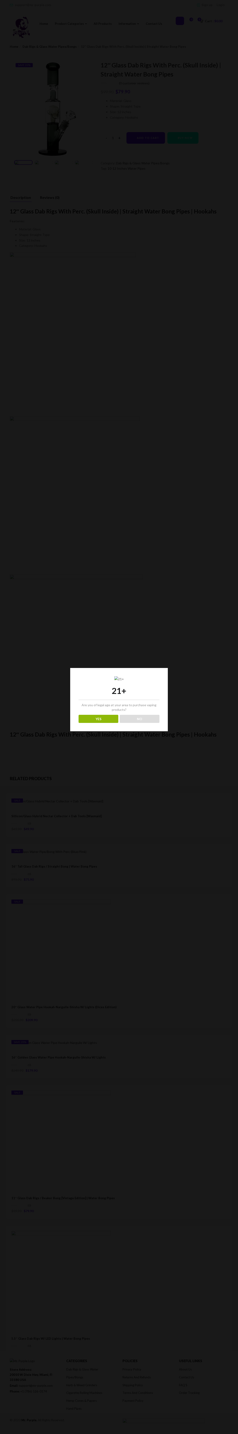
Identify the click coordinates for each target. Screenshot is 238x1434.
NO (139, 719)
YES (98, 719)
